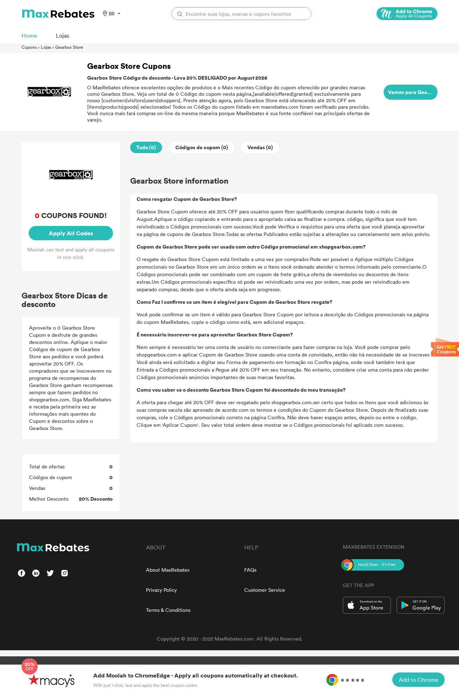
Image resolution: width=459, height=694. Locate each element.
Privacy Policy (161, 589)
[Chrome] (407, 13)
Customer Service (264, 589)
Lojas (46, 47)
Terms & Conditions (168, 609)
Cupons (29, 47)
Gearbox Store (69, 47)
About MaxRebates (167, 569)
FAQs (250, 569)
